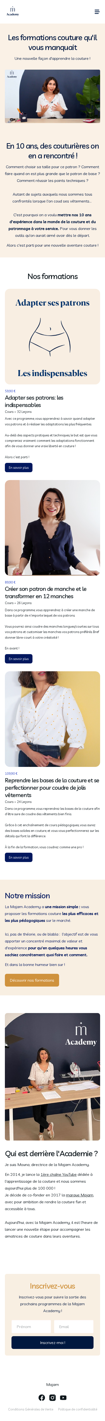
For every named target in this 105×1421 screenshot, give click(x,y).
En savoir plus (19, 467)
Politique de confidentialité (77, 1409)
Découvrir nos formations (32, 980)
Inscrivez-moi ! (52, 1342)
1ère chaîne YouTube (59, 1174)
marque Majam (79, 1195)
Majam (52, 1384)
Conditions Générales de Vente (30, 1409)
